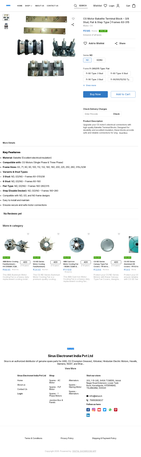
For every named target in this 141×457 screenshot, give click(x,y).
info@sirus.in (96, 396)
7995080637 (96, 400)
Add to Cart (123, 94)
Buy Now (95, 94)
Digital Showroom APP (84, 451)
